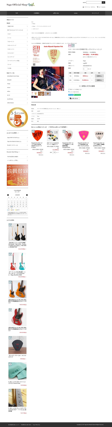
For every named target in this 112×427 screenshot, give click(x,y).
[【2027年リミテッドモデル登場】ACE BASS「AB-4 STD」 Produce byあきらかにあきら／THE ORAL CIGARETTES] (17, 232)
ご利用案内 (36, 13)
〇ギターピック (35, 28)
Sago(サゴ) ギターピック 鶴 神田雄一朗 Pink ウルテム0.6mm (83, 144)
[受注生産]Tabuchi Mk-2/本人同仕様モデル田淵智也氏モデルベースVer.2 (17, 329)
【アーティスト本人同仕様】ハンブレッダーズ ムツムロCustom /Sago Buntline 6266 (17, 273)
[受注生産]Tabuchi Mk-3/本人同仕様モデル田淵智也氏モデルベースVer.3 (17, 301)
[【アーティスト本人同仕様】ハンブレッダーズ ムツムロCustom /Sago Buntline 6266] (17, 261)
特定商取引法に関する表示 (26, 424)
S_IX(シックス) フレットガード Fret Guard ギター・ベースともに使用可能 (17, 410)
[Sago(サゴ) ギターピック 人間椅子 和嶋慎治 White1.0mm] (99, 135)
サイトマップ (95, 13)
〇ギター (9, 34)
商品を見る (41, 154)
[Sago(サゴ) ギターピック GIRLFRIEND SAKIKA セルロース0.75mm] (37, 135)
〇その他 (9, 68)
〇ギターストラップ (11, 45)
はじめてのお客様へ (12, 133)
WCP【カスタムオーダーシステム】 (15, 30)
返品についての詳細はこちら (76, 89)
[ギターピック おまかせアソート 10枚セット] (53, 135)
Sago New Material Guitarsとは (14, 141)
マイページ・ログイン (90, 7)
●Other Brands (10, 102)
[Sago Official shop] (21, 5)
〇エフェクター (10, 53)
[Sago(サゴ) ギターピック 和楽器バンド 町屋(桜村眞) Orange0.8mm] (68, 135)
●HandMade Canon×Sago (13, 76)
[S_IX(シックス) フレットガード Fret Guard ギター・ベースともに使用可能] (17, 398)
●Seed (8, 87)
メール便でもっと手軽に (12, 160)
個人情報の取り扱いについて (13, 424)
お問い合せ (56, 13)
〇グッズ (9, 64)
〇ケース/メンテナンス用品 (13, 60)
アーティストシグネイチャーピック (44, 26)
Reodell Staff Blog (12, 152)
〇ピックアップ (10, 56)
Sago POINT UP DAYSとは (13, 137)
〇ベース (9, 37)
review (75, 13)
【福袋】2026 (10, 26)
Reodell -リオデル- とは (13, 145)
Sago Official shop (36, 424)
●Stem (8, 91)
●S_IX (8, 95)
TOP (16, 13)
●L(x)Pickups (10, 99)
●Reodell (9, 80)
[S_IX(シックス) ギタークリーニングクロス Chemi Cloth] (17, 371)
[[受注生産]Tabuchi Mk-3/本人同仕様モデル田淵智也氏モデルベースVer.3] (17, 289)
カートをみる (102, 7)
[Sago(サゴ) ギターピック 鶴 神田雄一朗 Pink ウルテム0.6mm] (84, 135)
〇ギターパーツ (10, 49)
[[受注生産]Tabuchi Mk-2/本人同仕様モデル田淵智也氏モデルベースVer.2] (17, 317)
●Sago (33, 23)
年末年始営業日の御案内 (12, 156)
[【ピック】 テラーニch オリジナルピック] (17, 345)
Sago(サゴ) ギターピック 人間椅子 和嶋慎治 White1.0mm (98, 144)
